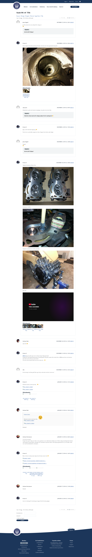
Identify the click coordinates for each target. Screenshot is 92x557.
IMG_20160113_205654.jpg (33, 399)
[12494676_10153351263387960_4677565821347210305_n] (48, 463)
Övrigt (22, 16)
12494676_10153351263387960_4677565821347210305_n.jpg (39, 474)
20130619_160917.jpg (26, 473)
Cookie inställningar (40, 552)
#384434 (72, 453)
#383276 (72, 353)
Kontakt (39, 548)
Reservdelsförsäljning (52, 6)
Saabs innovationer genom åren (56, 547)
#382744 (72, 127)
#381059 (72, 22)
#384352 (72, 410)
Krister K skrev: (27, 414)
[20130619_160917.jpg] (26, 469)
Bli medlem (74, 6)
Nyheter (61, 6)
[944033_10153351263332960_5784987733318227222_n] (48, 461)
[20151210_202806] (48, 186)
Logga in (65, 1)
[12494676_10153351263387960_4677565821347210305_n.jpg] (39, 469)
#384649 (72, 498)
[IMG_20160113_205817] (48, 387)
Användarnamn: (19, 513)
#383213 (72, 341)
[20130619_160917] (48, 458)
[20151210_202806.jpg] (26, 326)
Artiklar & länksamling (56, 545)
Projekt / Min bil (29, 16)
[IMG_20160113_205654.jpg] (32, 395)
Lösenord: (18, 515)
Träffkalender (24, 547)
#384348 (72, 382)
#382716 (72, 43)
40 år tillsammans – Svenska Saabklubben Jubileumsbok (56, 543)
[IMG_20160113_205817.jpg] (26, 395)
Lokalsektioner (40, 542)
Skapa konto (71, 1)
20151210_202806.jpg (26, 330)
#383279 (72, 369)
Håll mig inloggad (20, 518)
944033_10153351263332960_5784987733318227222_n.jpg (33, 474)
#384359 (72, 437)
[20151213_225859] (48, 270)
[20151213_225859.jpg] (39, 326)
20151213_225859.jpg (39, 330)
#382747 (72, 141)
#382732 (72, 107)
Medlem (26, 6)
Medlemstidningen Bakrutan (24, 549)
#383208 (72, 162)
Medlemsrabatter (24, 545)
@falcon (24, 355)
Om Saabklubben (34, 6)
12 (71, 17)
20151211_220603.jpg (33, 330)
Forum (76, 1)
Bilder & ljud (24, 551)
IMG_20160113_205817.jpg (26, 399)
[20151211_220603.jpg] (32, 326)
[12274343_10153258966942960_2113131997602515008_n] (48, 67)
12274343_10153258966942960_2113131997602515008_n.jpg (26, 96)
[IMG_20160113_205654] (48, 389)
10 (67, 17)
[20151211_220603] (48, 228)
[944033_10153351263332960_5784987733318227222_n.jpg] (32, 469)
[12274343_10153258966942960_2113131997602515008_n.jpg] (26, 91)
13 (72, 17)
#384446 (72, 486)
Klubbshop (42, 6)
